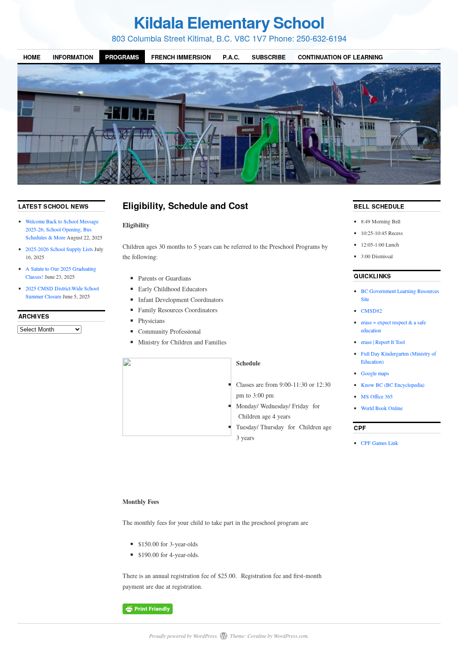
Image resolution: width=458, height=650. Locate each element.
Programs (122, 57)
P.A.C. (231, 57)
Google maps (375, 373)
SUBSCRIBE (269, 57)
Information (73, 57)
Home (32, 57)
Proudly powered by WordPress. (183, 635)
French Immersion (181, 57)
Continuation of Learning (340, 57)
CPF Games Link (379, 442)
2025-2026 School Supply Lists (59, 248)
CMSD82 (371, 310)
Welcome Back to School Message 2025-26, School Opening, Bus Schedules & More (61, 229)
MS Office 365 (377, 396)
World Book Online (382, 407)
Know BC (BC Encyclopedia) (392, 384)
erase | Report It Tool (383, 341)
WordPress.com (291, 635)
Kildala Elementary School (229, 22)
